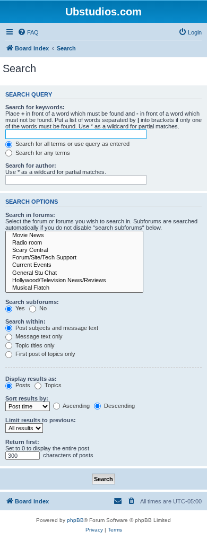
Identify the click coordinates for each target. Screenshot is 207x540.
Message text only (38, 336)
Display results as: (31, 379)
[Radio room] (74, 243)
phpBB (75, 520)
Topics (52, 385)
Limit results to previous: (40, 420)
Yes (19, 308)
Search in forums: (30, 215)
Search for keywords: (35, 107)
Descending (118, 406)
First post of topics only (44, 354)
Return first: (22, 442)
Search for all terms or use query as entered (72, 144)
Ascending (76, 406)
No (42, 308)
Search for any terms (42, 153)
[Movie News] (74, 235)
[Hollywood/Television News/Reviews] (74, 280)
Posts (22, 385)
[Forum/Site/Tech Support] (74, 258)
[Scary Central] (74, 250)
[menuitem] (28, 32)
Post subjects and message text (56, 328)
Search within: (25, 321)
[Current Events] (74, 265)
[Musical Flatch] (74, 288)
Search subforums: (32, 302)
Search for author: (30, 165)
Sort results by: (26, 398)
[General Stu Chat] (74, 273)
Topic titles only (34, 345)
